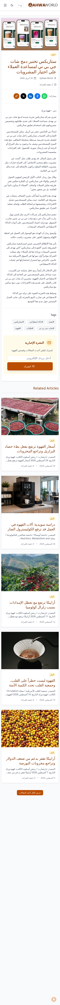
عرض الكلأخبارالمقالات (30, 792)
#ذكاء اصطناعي (36, 321)
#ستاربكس (19, 321)
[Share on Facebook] (37, 96)
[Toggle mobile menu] (5, 5)
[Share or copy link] (16, 96)
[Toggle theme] (12, 5)
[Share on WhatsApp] (44, 96)
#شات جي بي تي (46, 328)
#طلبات (30, 328)
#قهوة (18, 328)
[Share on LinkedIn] (30, 96)
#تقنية (51, 321)
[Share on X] (23, 96)
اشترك (27, 366)
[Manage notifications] (54, 999)
